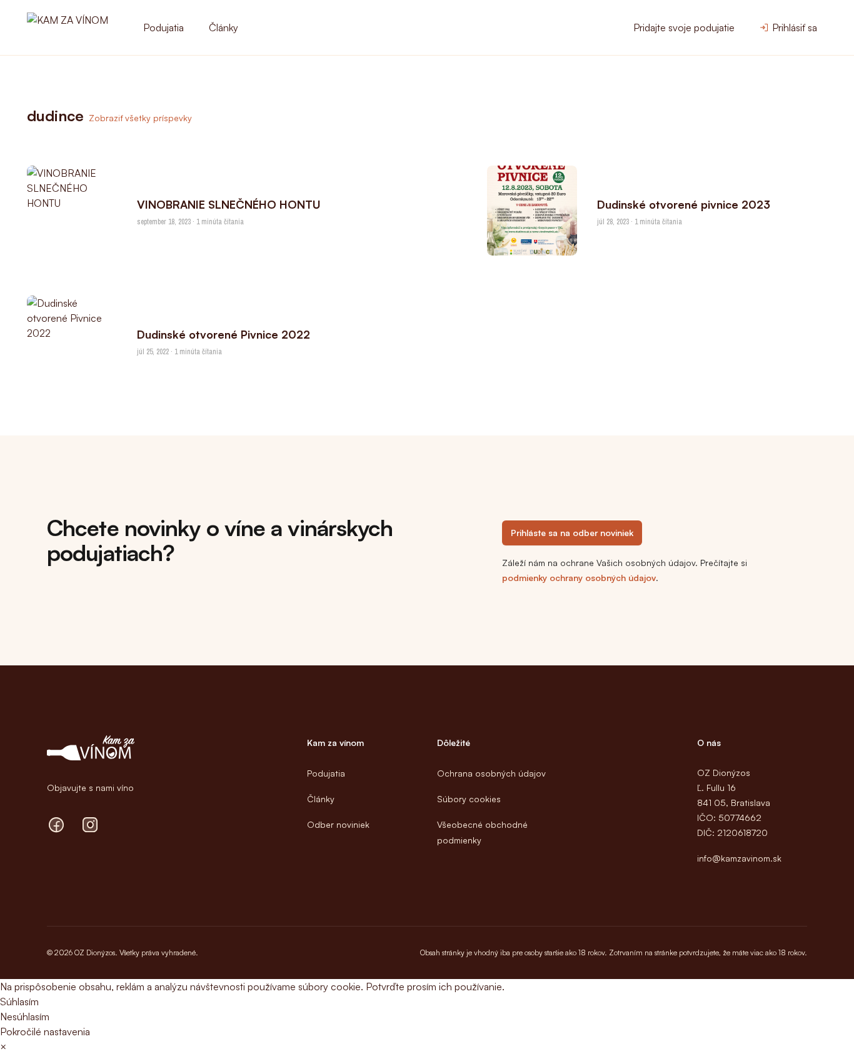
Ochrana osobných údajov (491, 773)
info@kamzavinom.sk (739, 858)
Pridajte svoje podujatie (684, 27)
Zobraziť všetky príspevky (140, 117)
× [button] (3, 1046)
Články (223, 27)
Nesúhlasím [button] (24, 1016)
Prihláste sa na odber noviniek (572, 532)
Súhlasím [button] (19, 1001)
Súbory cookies (469, 798)
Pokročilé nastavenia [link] (45, 1031)
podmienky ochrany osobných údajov (579, 577)
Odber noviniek (338, 824)
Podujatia (163, 27)
